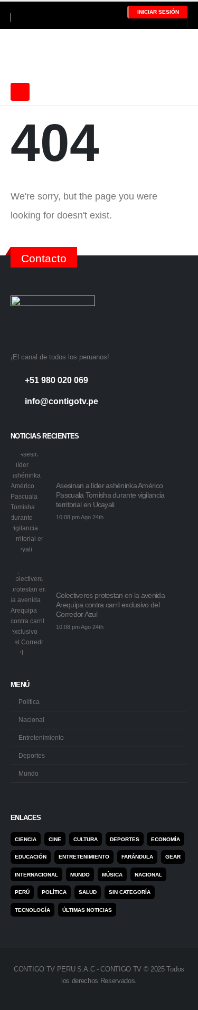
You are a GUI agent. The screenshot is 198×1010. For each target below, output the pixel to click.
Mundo (28, 773)
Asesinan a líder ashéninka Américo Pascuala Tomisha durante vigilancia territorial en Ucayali (110, 495)
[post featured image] (29, 502)
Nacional (31, 719)
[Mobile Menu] (20, 92)
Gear (173, 857)
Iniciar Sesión (158, 12)
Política (29, 701)
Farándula (137, 857)
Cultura (85, 839)
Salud (88, 892)
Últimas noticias (87, 910)
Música (112, 875)
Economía (165, 839)
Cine (55, 839)
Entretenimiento (41, 737)
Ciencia (25, 839)
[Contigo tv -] (37, 53)
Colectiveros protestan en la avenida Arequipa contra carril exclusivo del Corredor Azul (110, 604)
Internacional (36, 875)
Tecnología (32, 910)
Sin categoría (129, 892)
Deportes (31, 755)
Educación (30, 857)
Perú (22, 892)
